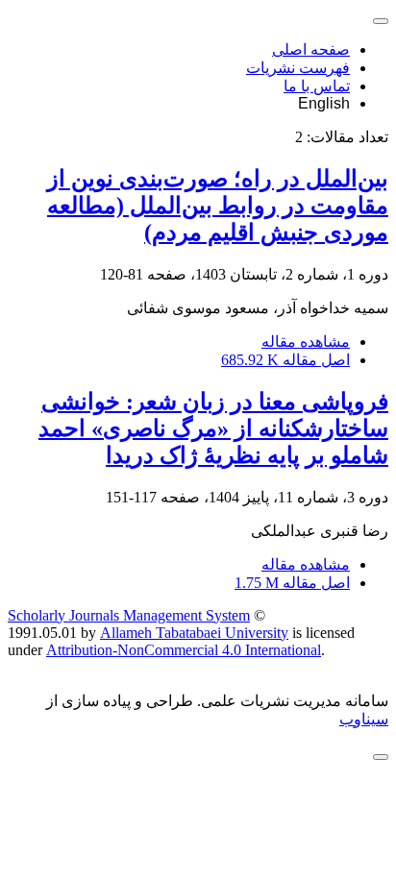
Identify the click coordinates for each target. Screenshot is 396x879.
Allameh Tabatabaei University (194, 632)
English (324, 103)
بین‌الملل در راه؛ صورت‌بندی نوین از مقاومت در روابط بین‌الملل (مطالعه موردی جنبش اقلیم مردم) (217, 205)
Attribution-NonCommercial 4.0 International (183, 650)
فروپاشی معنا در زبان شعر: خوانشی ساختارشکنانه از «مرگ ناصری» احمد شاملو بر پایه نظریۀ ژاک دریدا (213, 428)
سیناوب (363, 719)
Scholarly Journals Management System (129, 615)
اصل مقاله (285, 360)
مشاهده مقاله (305, 341)
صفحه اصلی (311, 49)
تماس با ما (317, 86)
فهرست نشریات (298, 68)
